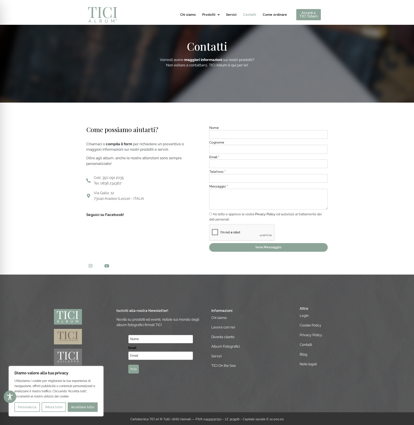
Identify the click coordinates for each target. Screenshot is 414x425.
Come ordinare (275, 15)
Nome (214, 128)
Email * (214, 157)
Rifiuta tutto (54, 407)
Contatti (249, 15)
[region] (56, 391)
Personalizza (27, 407)
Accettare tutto (82, 407)
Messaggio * (218, 186)
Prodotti (208, 15)
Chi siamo (188, 15)
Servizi (231, 15)
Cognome (216, 142)
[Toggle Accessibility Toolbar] (10, 396)
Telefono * (217, 172)
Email (132, 348)
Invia (133, 369)
